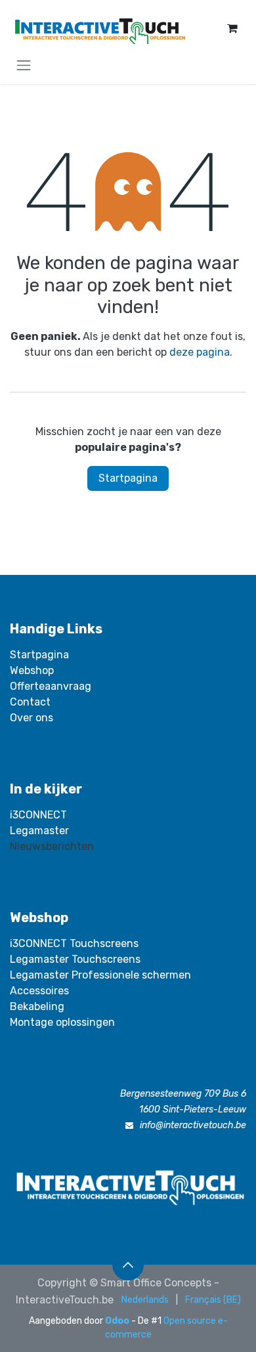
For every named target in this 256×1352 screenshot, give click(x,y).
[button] (128, 1264)
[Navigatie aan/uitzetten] (23, 65)
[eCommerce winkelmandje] (232, 28)
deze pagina (199, 352)
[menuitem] (145, 1300)
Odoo (118, 1320)
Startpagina (128, 478)
